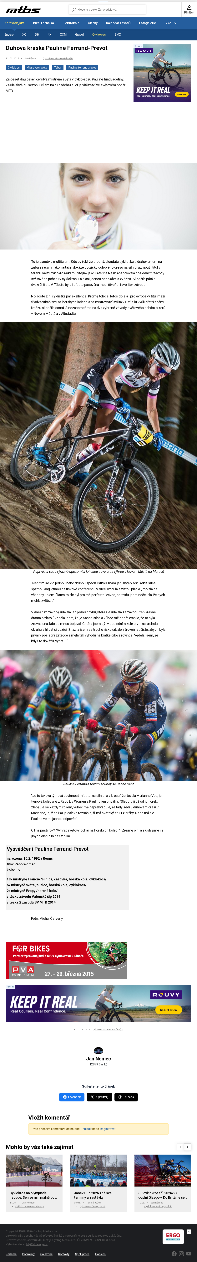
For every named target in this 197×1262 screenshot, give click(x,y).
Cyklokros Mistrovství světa (58, 58)
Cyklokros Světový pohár (158, 1206)
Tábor (57, 67)
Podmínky (28, 1254)
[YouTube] (188, 1253)
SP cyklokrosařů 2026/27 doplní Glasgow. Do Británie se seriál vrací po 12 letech (161, 1195)
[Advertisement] (98, 133)
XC (24, 34)
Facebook (74, 1097)
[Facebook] (174, 1253)
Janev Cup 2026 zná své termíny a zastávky (93, 1195)
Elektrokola (71, 23)
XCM (63, 34)
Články (93, 23)
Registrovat (107, 1129)
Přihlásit (86, 1129)
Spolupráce (82, 1254)
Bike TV (170, 23)
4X (49, 34)
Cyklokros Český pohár (92, 1206)
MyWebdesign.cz (37, 1244)
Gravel (79, 34)
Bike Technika (43, 23)
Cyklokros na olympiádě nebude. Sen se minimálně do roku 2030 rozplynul (32, 1195)
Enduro (9, 34)
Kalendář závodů (118, 23)
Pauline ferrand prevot (82, 67)
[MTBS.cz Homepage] (23, 9)
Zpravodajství (14, 23)
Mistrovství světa (37, 67)
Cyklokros (99, 34)
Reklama (11, 1254)
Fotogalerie (147, 23)
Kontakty (63, 1254)
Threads (128, 1097)
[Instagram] (181, 1253)
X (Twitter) (102, 1097)
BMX (117, 34)
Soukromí (46, 1254)
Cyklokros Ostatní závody (29, 1206)
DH (37, 34)
